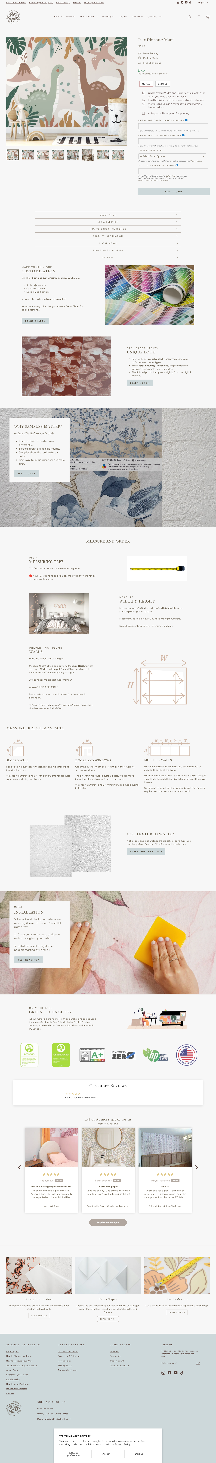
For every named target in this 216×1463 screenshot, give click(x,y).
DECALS (123, 16)
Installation (108, 243)
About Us (114, 1351)
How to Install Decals (16, 1388)
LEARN (136, 16)
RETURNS (108, 257)
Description (108, 215)
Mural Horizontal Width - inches (161, 120)
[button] (20, 1167)
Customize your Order (17, 1374)
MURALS (107, 16)
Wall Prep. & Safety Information (21, 1365)
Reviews (77, 2)
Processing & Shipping (69, 1356)
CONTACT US (155, 16)
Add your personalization (156, 165)
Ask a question (108, 222)
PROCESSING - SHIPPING (108, 250)
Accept (106, 1453)
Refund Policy (63, 2)
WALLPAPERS (87, 16)
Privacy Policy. (123, 1444)
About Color (12, 1370)
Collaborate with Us (119, 1365)
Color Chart (171, 176)
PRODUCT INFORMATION (108, 236)
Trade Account (117, 1360)
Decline (139, 1453)
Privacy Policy (65, 1365)
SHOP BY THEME (63, 16)
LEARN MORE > (139, 383)
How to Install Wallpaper (18, 1384)
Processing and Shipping (41, 2)
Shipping (142, 73)
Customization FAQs (16, 2)
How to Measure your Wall (19, 1360)
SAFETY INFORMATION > (146, 851)
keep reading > (29, 959)
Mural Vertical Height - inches (159, 135)
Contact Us (115, 1356)
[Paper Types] (108, 1275)
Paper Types (196, 161)
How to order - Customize (108, 229)
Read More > (27, 473)
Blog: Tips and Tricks (94, 2)
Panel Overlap (13, 1379)
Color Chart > (35, 321)
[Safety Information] (39, 1275)
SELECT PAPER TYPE (150, 150)
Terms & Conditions (67, 1370)
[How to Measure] (177, 1275)
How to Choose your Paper (19, 1356)
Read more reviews (108, 1222)
